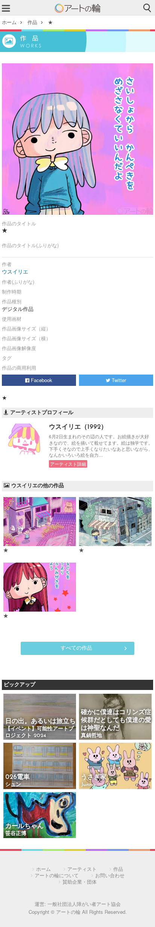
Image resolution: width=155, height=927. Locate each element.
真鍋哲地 (91, 736)
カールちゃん (24, 826)
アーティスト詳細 (68, 464)
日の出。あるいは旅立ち (40, 721)
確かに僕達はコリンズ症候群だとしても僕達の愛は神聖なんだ (116, 720)
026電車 (17, 777)
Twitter (118, 380)
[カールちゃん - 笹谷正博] (39, 815)
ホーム (9, 22)
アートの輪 (77, 8)
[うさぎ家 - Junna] (115, 766)
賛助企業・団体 (79, 881)
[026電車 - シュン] (39, 766)
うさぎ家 (93, 777)
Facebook (40, 380)
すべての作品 (76, 647)
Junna (88, 785)
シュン (13, 785)
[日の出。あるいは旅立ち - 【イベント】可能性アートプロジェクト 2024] (39, 717)
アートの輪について (57, 875)
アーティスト (82, 868)
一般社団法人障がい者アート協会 (84, 903)
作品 (32, 22)
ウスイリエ (15, 271)
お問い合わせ (110, 875)
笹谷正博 (15, 834)
